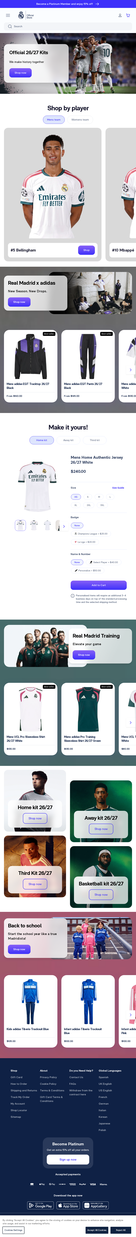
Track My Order (20, 1097)
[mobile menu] (8, 15)
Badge (75, 517)
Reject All (120, 1230)
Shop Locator (19, 1110)
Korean (103, 1116)
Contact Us (76, 1077)
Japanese (104, 1123)
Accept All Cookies (96, 1230)
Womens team (80, 119)
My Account (18, 1103)
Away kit (68, 440)
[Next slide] (130, 370)
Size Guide (118, 487)
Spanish (103, 1077)
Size (73, 487)
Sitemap (16, 1116)
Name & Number (81, 554)
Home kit (41, 440)
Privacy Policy (48, 1077)
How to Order (19, 1083)
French (103, 1097)
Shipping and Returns (24, 1090)
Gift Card (16, 1077)
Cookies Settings (13, 1230)
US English (105, 1090)
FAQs (72, 1083)
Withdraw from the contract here (80, 1092)
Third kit (95, 440)
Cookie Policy (48, 1083)
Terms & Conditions (52, 1090)
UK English (105, 1083)
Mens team (54, 119)
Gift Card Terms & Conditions (51, 1099)
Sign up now (68, 1159)
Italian (102, 1110)
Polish (102, 1130)
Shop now (20, 72)
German (104, 1103)
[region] (68, 1226)
